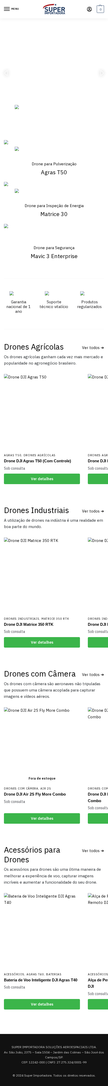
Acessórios (14, 974)
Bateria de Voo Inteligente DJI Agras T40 (40, 980)
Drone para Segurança (54, 247)
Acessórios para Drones (32, 854)
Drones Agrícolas (34, 346)
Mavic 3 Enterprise (54, 256)
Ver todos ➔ (93, 347)
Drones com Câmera (40, 673)
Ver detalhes (42, 479)
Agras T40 (35, 974)
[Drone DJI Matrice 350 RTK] (42, 575)
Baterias (54, 974)
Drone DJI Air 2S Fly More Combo (35, 794)
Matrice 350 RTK (55, 619)
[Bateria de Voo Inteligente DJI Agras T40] (42, 931)
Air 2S (45, 788)
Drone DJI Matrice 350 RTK (28, 624)
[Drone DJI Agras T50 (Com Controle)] (42, 412)
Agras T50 (12, 455)
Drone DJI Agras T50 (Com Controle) (37, 461)
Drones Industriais (36, 510)
